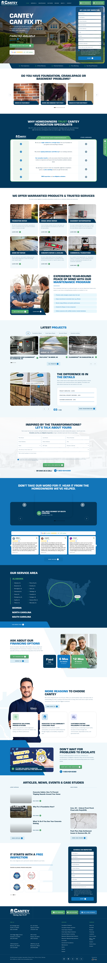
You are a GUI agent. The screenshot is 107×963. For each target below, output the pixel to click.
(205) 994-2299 (34, 947)
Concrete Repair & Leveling (68, 934)
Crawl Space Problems (67, 929)
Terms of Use (90, 54)
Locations (91, 934)
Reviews (91, 929)
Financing (91, 931)
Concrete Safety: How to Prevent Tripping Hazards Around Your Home (46, 793)
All (28, 333)
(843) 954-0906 (14, 938)
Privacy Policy (31, 957)
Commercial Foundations (67, 942)
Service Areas (92, 936)
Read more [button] (15, 552)
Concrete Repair (63, 333)
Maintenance (65, 945)
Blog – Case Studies (92, 939)
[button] (10, 95)
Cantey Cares (92, 944)
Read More (36, 801)
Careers (91, 941)
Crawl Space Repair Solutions (69, 931)
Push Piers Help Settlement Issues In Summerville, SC (81, 832)
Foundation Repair (37, 333)
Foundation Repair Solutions (68, 927)
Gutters (63, 951)
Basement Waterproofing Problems (70, 936)
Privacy (94, 54)
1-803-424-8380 (99, 3)
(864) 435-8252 (34, 938)
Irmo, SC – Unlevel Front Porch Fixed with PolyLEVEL (82, 809)
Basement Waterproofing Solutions (70, 938)
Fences (63, 949)
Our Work (91, 927)
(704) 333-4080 (14, 947)
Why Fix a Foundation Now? (43, 807)
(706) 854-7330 (34, 929)
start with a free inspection (52, 465)
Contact (91, 946)
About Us (91, 925)
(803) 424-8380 (14, 929)
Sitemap (43, 957)
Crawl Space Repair (50, 333)
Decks (63, 947)
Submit (89, 58)
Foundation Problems (67, 925)
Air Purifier (64, 940)
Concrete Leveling (75, 333)
